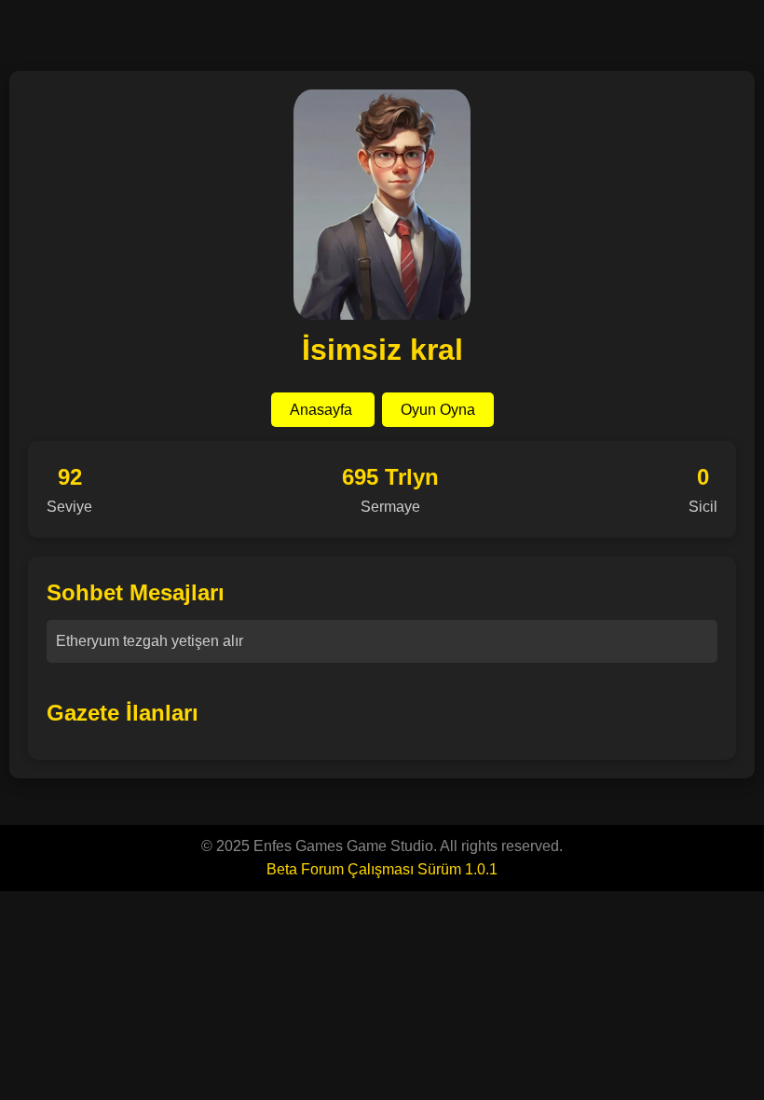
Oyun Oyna (438, 410)
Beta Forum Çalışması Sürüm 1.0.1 (382, 869)
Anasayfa (323, 410)
